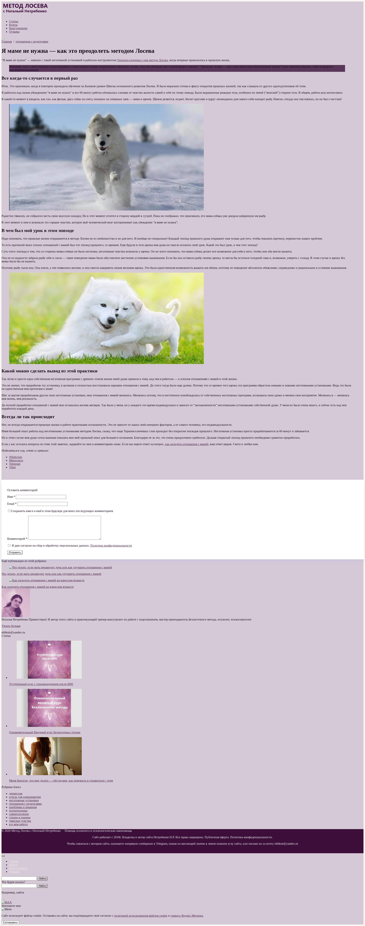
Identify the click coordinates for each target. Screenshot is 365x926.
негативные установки (24, 800)
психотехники (18, 810)
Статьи (13, 861)
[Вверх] (3, 855)
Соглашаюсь (10, 922)
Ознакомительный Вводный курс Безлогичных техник (44, 732)
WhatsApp (15, 457)
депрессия (15, 793)
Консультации (18, 868)
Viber (12, 467)
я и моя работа (18, 824)
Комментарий (17, 538)
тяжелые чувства (20, 820)
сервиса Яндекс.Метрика (187, 915)
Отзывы (14, 871)
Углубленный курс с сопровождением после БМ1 (41, 684)
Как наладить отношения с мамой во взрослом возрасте (38, 586)
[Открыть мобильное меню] (3, 39)
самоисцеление (19, 814)
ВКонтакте (16, 460)
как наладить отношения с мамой (186, 444)
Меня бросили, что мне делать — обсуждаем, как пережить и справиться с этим (61, 780)
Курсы (13, 864)
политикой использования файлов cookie (140, 915)
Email (12, 503)
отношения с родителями (25, 803)
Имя (11, 496)
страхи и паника (19, 817)
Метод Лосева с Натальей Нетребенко (25, 9)
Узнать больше (11, 626)
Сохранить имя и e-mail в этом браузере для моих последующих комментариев (62, 511)
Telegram (14, 463)
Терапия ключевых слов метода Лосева (142, 60)
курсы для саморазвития (25, 797)
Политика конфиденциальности (111, 545)
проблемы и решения (23, 807)
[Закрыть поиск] (3, 900)
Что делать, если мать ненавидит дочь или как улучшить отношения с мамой (51, 573)
